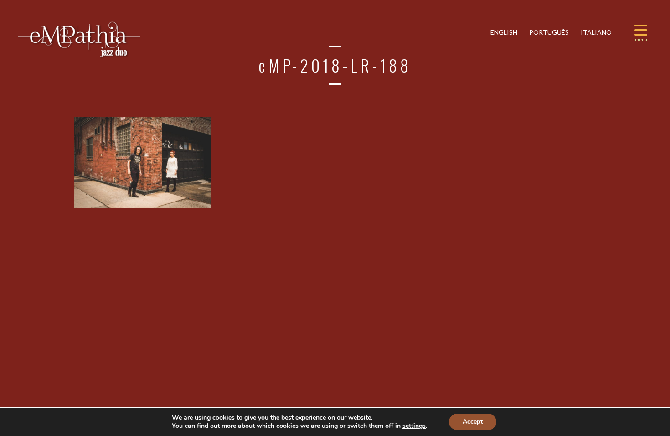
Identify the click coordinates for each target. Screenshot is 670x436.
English (503, 32)
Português (548, 32)
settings (414, 426)
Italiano (595, 32)
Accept (473, 421)
